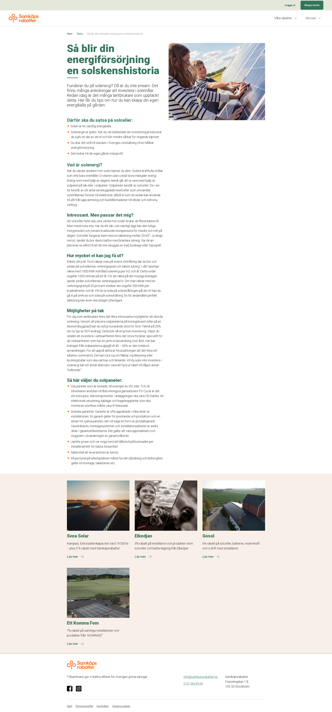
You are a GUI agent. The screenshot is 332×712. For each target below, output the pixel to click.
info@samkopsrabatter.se (200, 677)
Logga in (290, 5)
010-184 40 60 (193, 683)
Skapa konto (312, 5)
